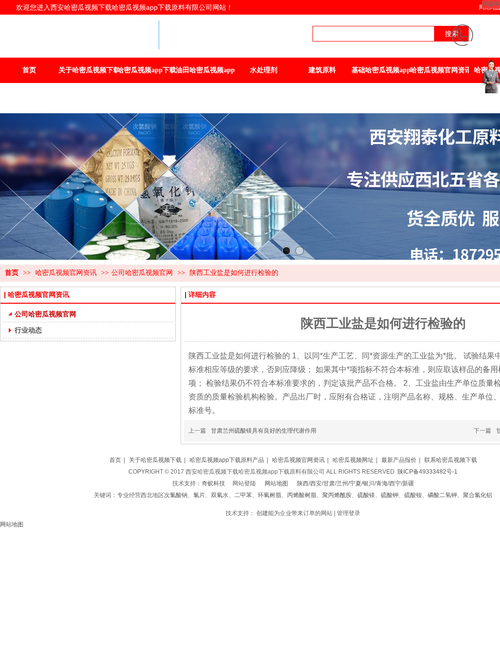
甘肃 (329, 483)
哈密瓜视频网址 (353, 460)
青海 (382, 483)
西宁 (395, 483)
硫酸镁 (366, 495)
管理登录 (348, 513)
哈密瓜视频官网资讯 (67, 272)
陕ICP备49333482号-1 (427, 471)
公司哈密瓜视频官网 (142, 272)
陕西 (303, 483)
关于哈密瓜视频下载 (155, 460)
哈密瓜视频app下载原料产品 (226, 460)
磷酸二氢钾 (442, 495)
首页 (12, 272)
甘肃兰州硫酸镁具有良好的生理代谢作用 (263, 430)
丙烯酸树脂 (301, 495)
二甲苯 (243, 495)
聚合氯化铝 (477, 495)
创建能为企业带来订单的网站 (294, 513)
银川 (369, 483)
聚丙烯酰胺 (337, 495)
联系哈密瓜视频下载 (450, 460)
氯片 (199, 495)
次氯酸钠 (176, 495)
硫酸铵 (413, 495)
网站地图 (276, 483)
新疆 (408, 483)
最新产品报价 (399, 460)
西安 (316, 483)
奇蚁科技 (213, 483)
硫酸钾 (389, 495)
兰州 (342, 483)
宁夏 (355, 483)
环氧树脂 (269, 495)
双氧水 (220, 495)
